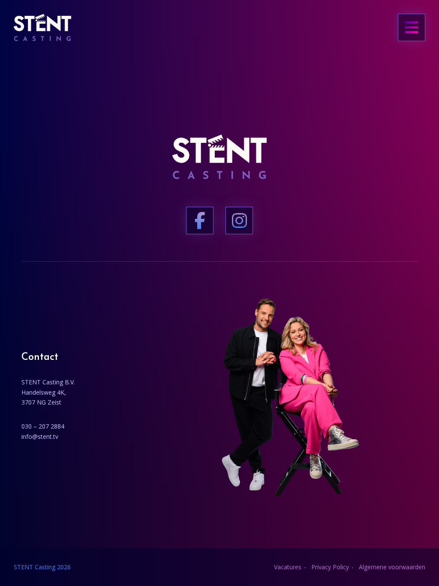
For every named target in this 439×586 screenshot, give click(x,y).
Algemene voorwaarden (392, 567)
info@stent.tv (39, 436)
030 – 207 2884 (42, 426)
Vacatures (287, 567)
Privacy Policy (330, 567)
